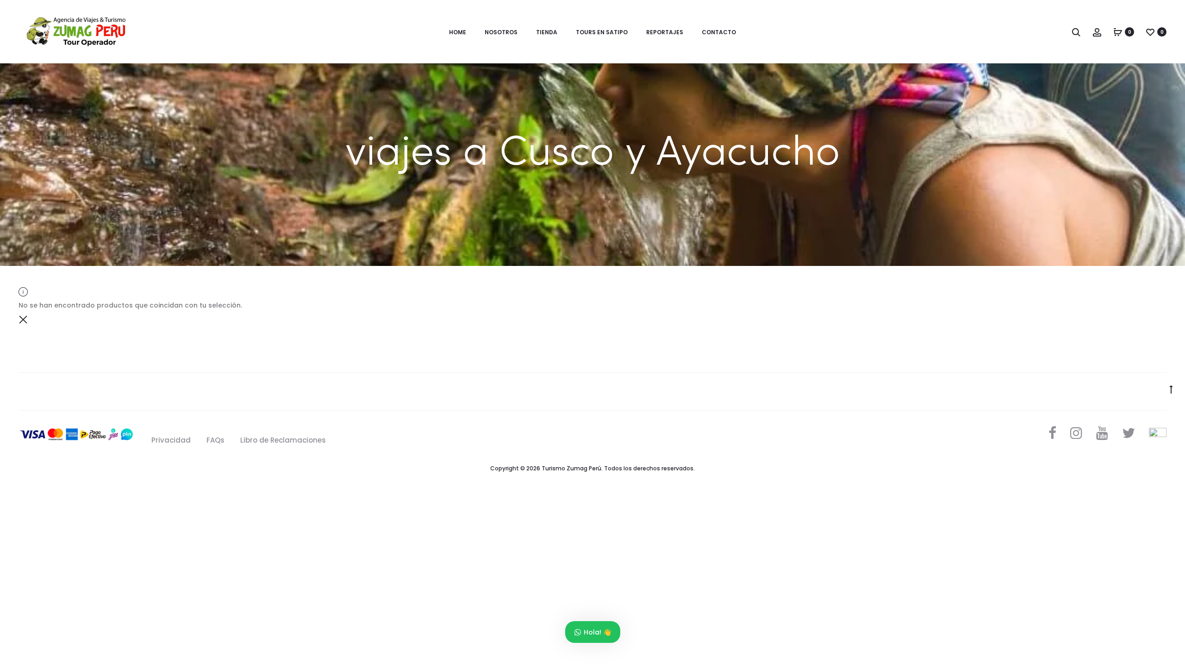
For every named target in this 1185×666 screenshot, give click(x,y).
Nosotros (501, 32)
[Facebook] (1052, 433)
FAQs (215, 440)
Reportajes (664, 32)
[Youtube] (1102, 433)
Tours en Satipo (602, 32)
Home (457, 32)
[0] (1118, 32)
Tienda (546, 32)
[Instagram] (1076, 433)
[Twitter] (1128, 433)
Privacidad (171, 440)
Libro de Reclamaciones (283, 440)
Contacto (719, 32)
